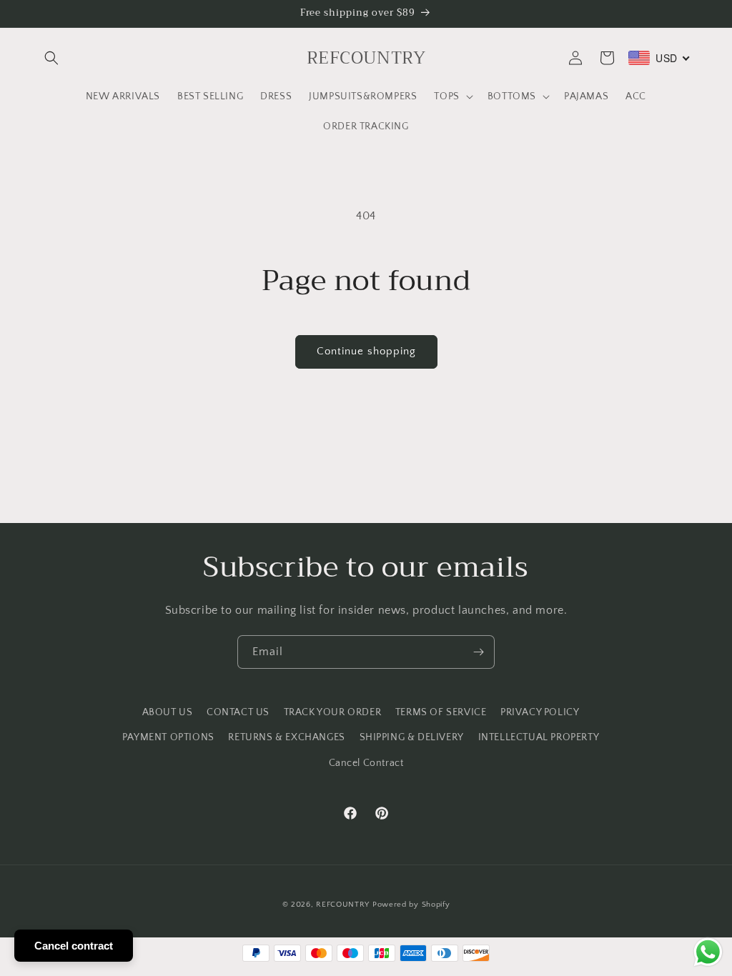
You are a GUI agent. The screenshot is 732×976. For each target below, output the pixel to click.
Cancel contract (73, 946)
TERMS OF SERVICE (441, 712)
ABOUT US (167, 712)
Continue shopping (366, 351)
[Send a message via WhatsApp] (708, 952)
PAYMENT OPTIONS (168, 737)
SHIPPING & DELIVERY (412, 737)
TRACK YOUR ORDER (333, 712)
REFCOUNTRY (343, 904)
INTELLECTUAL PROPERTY (539, 737)
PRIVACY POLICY (539, 712)
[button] (51, 58)
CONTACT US (238, 712)
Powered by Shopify (411, 904)
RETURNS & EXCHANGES (286, 737)
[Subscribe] (478, 652)
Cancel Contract (366, 763)
